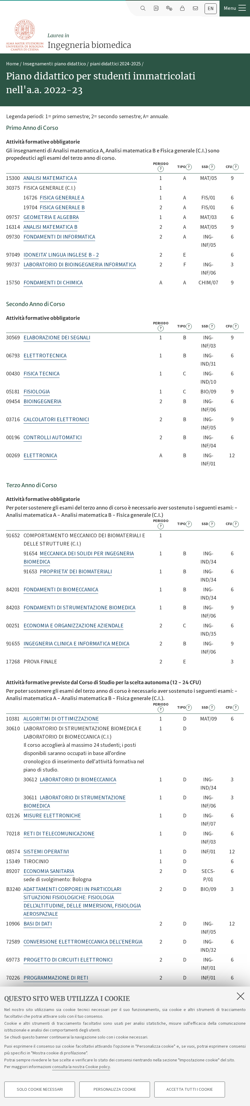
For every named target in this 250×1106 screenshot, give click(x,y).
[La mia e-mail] (195, 8)
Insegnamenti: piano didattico (54, 63)
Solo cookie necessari (40, 1089)
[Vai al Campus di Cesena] (24, 35)
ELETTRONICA (40, 455)
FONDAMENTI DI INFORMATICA (59, 237)
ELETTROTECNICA (44, 356)
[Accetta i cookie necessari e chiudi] (240, 996)
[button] (235, 8)
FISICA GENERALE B (62, 207)
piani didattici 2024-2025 (115, 63)
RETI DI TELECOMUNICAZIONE (59, 834)
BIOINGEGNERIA (42, 401)
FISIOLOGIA (36, 392)
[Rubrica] (155, 8)
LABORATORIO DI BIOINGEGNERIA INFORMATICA (79, 264)
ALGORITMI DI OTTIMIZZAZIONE (61, 719)
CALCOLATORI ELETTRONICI (56, 419)
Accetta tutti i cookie (189, 1089)
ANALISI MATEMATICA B (50, 227)
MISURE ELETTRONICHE (52, 815)
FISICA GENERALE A (62, 198)
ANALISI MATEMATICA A (50, 178)
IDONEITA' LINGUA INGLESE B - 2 (61, 255)
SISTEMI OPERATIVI (46, 852)
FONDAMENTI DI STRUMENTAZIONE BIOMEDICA (79, 607)
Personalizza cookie (115, 1089)
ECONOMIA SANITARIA (48, 871)
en (211, 8)
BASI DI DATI (37, 924)
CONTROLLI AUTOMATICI (52, 437)
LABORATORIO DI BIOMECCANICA (78, 779)
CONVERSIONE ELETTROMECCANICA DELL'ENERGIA (82, 942)
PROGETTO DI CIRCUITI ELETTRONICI (67, 960)
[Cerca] (142, 8)
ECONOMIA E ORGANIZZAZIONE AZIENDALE (73, 626)
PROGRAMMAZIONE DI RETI (55, 978)
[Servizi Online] (169, 8)
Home (12, 63)
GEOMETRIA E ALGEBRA (51, 217)
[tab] (211, 8)
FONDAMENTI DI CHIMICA (53, 283)
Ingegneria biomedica (89, 41)
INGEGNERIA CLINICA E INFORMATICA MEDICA (76, 644)
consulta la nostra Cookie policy (81, 1067)
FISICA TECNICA (41, 374)
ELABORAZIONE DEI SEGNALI (56, 337)
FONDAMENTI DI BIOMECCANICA (60, 589)
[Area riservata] (182, 8)
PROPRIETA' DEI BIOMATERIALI (76, 571)
